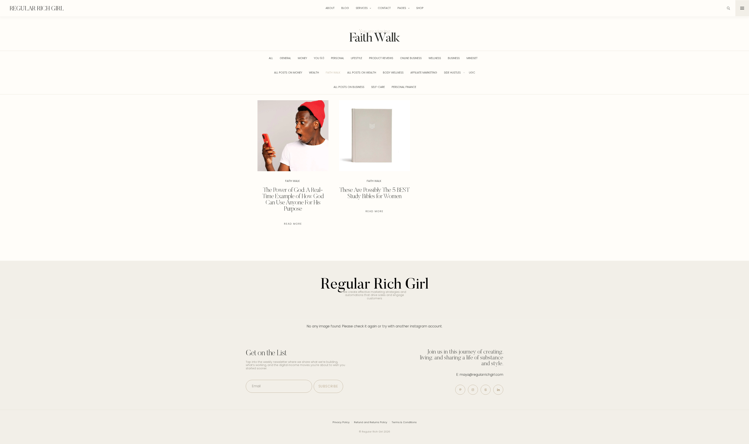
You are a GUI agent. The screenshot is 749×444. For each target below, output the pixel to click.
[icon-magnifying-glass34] (728, 8)
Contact (384, 8)
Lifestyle (356, 58)
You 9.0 (319, 58)
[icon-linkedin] (498, 390)
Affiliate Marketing (423, 72)
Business (454, 58)
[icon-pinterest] (460, 390)
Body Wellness (393, 72)
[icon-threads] (486, 390)
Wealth (314, 72)
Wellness (435, 58)
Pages (402, 8)
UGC (472, 72)
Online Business (411, 58)
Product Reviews (381, 58)
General (285, 58)
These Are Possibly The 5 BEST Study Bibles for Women (374, 193)
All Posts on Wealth (361, 72)
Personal (337, 58)
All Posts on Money (288, 72)
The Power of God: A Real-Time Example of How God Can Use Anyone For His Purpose (293, 199)
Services (362, 8)
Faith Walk (333, 72)
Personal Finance (404, 87)
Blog (345, 8)
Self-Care (378, 87)
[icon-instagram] (473, 390)
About (330, 8)
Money (302, 58)
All (271, 58)
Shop (419, 8)
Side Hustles (452, 72)
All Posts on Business (349, 87)
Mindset (472, 58)
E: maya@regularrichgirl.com (479, 374)
